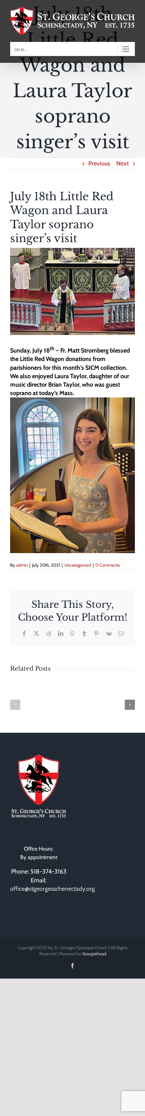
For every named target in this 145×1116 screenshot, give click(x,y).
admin (22, 565)
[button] (15, 705)
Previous (99, 163)
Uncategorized (77, 565)
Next (122, 163)
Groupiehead (94, 953)
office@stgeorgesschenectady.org (52, 888)
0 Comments (107, 565)
